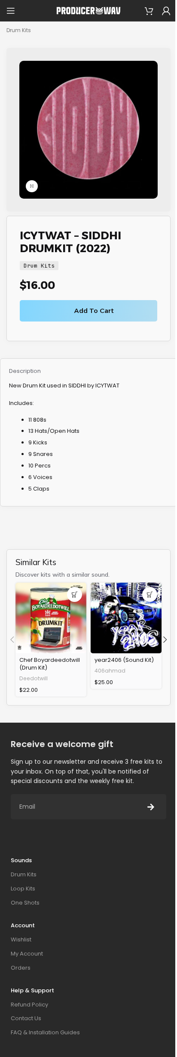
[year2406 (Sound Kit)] (126, 618)
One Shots (25, 903)
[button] (74, 594)
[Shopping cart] (149, 10)
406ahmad (110, 670)
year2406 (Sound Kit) (124, 660)
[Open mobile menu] (10, 10)
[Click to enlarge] (32, 186)
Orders (21, 968)
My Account (27, 954)
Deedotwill (33, 678)
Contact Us (26, 1018)
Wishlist (21, 939)
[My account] (166, 10)
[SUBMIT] (150, 806)
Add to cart (94, 311)
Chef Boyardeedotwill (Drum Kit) (49, 664)
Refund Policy (29, 1004)
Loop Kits (23, 888)
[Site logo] (88, 10)
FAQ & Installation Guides (45, 1032)
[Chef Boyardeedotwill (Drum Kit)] (50, 618)
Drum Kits (18, 30)
